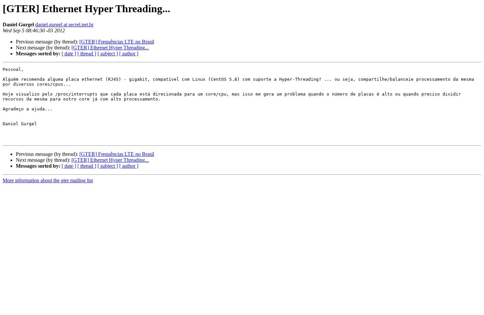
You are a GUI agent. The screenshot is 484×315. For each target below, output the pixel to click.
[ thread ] (86, 53)
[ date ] (69, 53)
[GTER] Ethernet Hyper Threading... (110, 47)
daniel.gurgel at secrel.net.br (64, 24)
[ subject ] (107, 53)
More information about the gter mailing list (48, 180)
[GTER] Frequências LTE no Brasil (116, 41)
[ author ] (128, 53)
